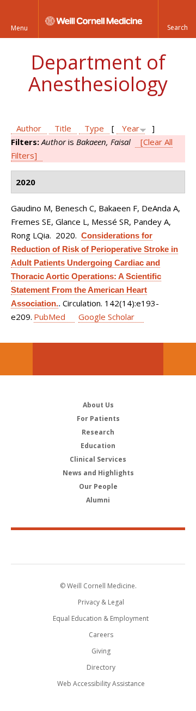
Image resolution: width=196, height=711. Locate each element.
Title (62, 128)
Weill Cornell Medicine (98, 546)
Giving (101, 651)
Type (94, 128)
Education (98, 445)
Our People (98, 486)
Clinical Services (98, 459)
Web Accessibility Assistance (101, 683)
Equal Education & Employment (101, 618)
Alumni (98, 500)
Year (130, 128)
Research (98, 432)
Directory (101, 667)
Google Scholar (106, 316)
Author (28, 128)
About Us (98, 405)
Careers (101, 634)
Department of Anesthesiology (98, 73)
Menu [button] (19, 28)
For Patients (98, 418)
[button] (177, 19)
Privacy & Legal (101, 602)
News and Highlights (98, 472)
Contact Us (179, 359)
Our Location (16, 359)
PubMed (49, 316)
